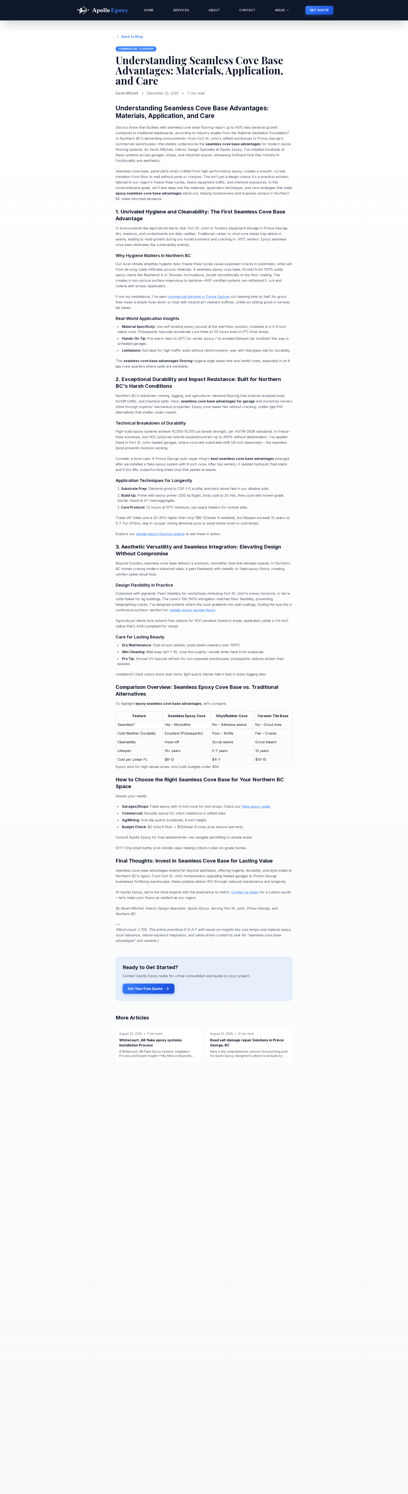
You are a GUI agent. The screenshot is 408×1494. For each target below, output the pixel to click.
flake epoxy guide (256, 806)
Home (149, 10)
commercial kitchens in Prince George (198, 296)
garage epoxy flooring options (160, 534)
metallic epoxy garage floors (192, 610)
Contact (247, 10)
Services (181, 10)
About (214, 10)
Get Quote (319, 10)
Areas (280, 10)
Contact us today (245, 892)
